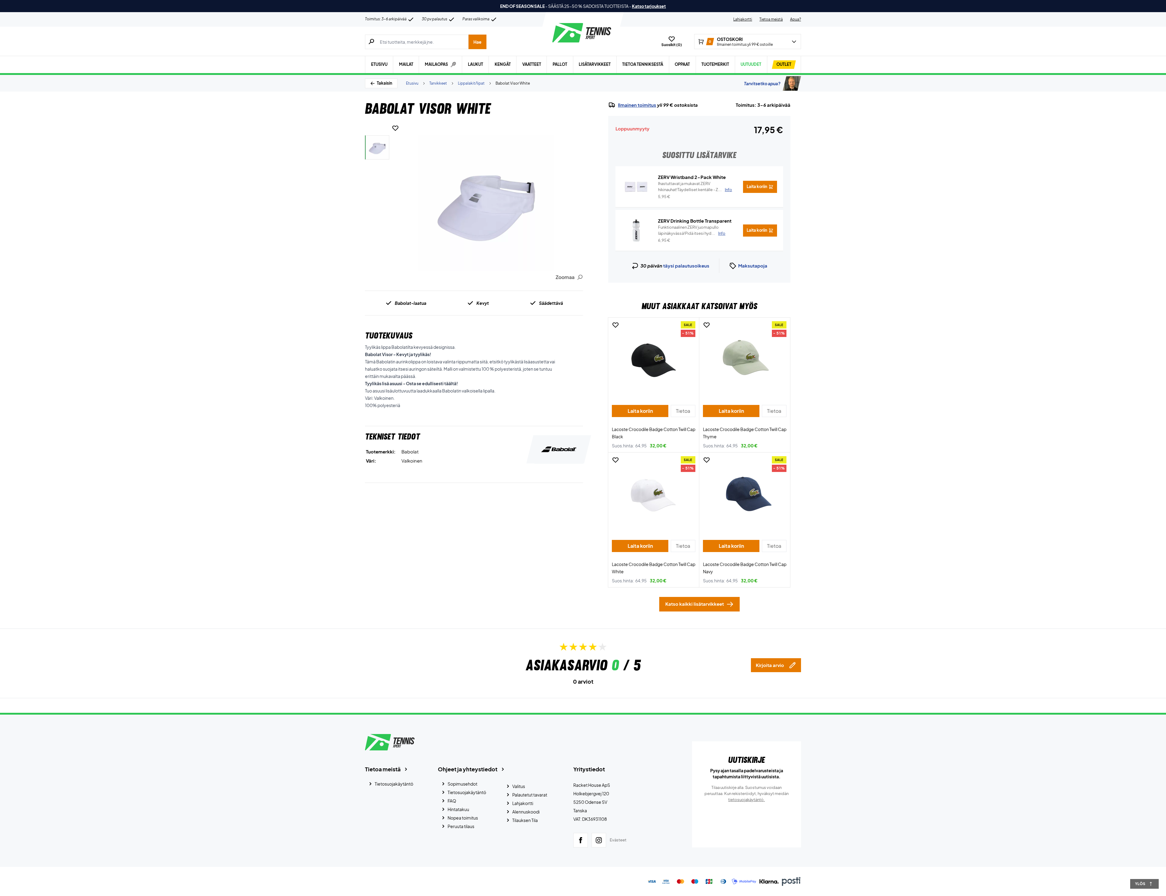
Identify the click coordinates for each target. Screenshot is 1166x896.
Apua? (795, 19)
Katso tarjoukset (649, 6)
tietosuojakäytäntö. (746, 799)
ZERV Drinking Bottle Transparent (694, 221)
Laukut (475, 64)
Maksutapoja (752, 265)
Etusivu (379, 64)
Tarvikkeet (438, 83)
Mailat (406, 64)
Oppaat (682, 64)
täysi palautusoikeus (686, 265)
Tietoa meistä (771, 19)
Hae (477, 42)
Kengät (503, 64)
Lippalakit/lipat (471, 83)
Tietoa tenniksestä (642, 64)
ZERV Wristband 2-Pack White (692, 177)
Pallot (560, 64)
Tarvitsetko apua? (762, 83)
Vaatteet (531, 64)
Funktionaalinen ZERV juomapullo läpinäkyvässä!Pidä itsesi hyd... (691, 230)
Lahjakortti (742, 19)
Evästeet (618, 839)
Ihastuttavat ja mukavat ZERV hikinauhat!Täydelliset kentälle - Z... (695, 186)
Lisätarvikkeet (595, 64)
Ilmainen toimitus (637, 105)
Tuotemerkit (715, 64)
